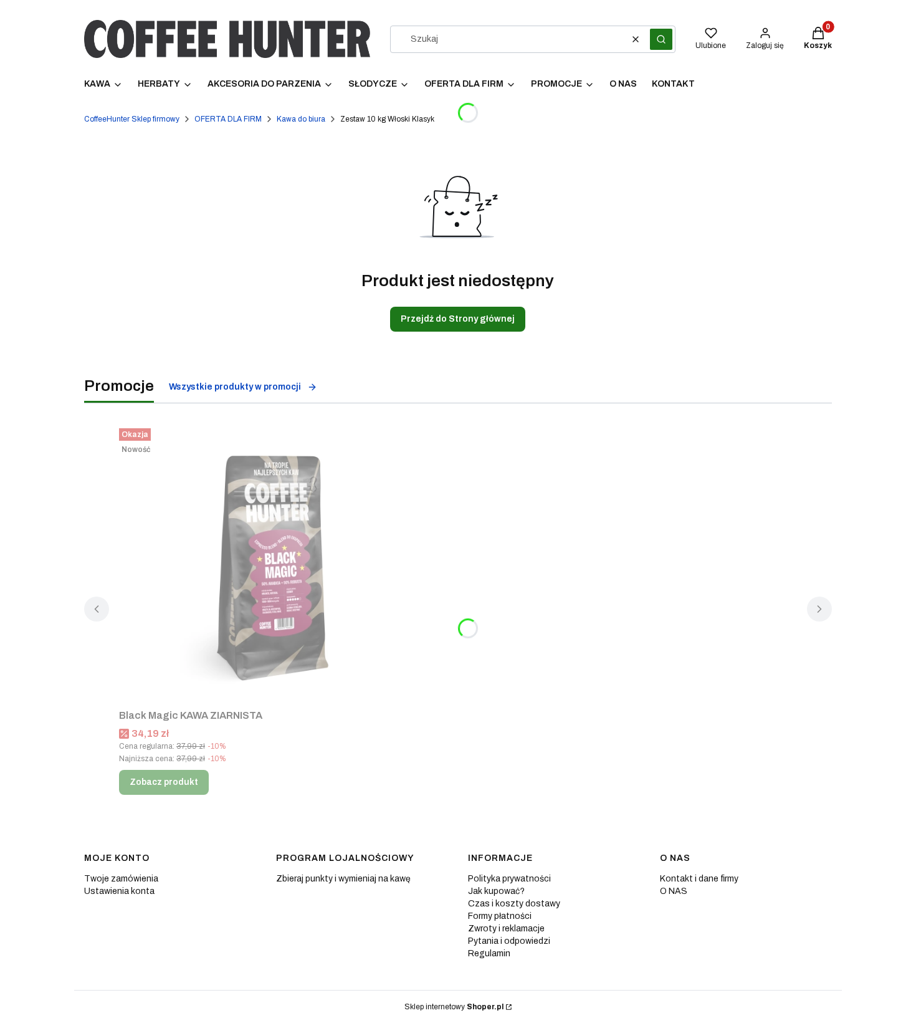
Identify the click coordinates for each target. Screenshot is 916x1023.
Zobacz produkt (164, 782)
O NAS (673, 891)
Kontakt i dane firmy (699, 878)
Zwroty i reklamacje (506, 928)
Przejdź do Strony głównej (458, 319)
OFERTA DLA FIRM (228, 119)
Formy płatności (500, 916)
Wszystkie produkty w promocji (235, 386)
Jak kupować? (496, 891)
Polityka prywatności (509, 878)
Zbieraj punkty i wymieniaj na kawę (343, 878)
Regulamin (489, 953)
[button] (661, 39)
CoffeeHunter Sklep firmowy (131, 119)
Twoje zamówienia (121, 878)
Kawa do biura (301, 119)
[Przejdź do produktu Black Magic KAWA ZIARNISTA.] (275, 563)
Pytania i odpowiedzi (509, 941)
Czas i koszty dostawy (514, 903)
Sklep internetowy (453, 1006)
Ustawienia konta (119, 891)
